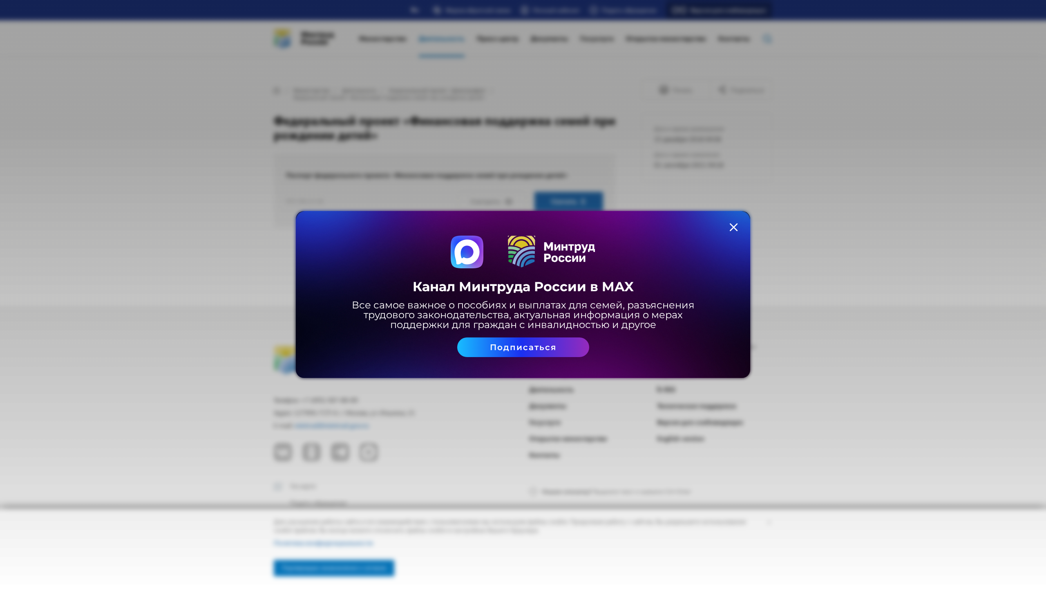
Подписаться (523, 347)
